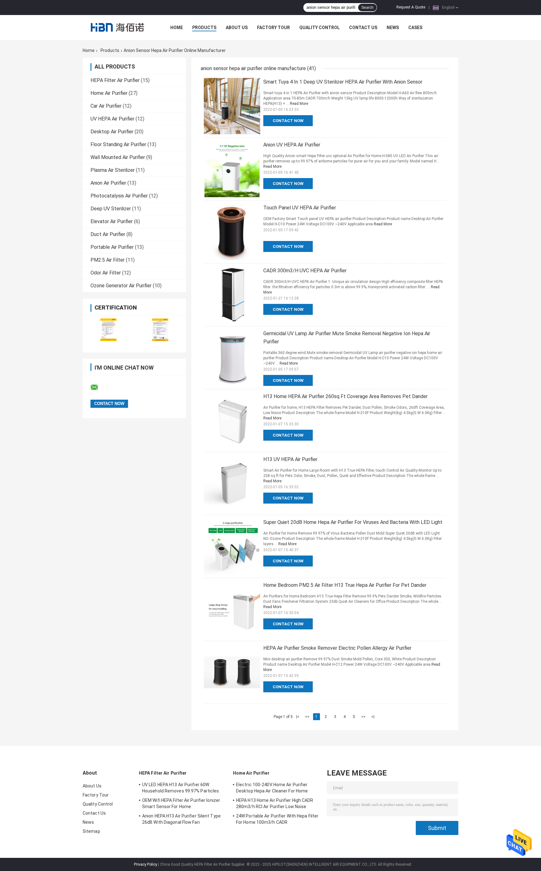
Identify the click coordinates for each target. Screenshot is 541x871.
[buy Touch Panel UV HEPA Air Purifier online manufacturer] (232, 232)
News (393, 27)
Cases (415, 27)
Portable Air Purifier (112, 247)
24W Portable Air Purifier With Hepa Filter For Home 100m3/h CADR (277, 819)
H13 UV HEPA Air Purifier (290, 459)
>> (363, 717)
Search (367, 7)
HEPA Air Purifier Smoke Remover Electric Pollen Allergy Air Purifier (337, 648)
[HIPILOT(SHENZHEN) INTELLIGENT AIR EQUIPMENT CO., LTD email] (98, 387)
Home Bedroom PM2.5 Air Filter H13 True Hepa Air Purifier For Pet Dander (344, 585)
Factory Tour (273, 27)
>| (372, 717)
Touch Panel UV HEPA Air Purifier (299, 208)
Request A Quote (410, 7)
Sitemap (91, 831)
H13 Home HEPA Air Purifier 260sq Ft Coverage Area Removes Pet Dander (345, 396)
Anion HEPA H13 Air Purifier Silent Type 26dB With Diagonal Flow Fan (181, 819)
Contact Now (288, 120)
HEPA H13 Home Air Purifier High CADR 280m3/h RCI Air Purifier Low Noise (274, 803)
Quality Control (319, 27)
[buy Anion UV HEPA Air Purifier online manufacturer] (232, 169)
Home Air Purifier (108, 93)
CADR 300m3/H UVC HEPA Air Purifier (305, 271)
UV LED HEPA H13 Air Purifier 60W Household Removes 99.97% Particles (180, 787)
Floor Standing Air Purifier (118, 144)
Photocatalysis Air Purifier (119, 196)
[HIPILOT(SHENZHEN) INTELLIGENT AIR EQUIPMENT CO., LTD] (117, 27)
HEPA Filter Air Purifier (115, 80)
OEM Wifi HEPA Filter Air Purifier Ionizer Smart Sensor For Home (181, 803)
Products (204, 27)
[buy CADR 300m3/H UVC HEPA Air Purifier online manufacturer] (232, 295)
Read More (299, 103)
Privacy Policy (145, 864)
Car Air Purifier (105, 106)
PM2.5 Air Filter (107, 260)
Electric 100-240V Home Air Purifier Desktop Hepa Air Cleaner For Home (272, 787)
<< (307, 717)
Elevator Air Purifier (111, 221)
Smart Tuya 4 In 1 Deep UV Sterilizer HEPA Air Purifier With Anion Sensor (342, 82)
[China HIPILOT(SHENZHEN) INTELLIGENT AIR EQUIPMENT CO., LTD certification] (108, 329)
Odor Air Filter (105, 273)
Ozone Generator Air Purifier (121, 286)
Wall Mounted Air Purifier (117, 157)
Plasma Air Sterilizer (112, 170)
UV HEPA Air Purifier (112, 119)
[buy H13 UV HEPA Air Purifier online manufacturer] (232, 483)
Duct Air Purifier (107, 234)
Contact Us (363, 27)
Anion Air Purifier (108, 183)
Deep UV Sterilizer (110, 209)
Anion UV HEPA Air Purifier (291, 145)
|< (297, 717)
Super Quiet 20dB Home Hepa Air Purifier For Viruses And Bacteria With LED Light (352, 522)
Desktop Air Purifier (111, 132)
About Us (237, 27)
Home (176, 27)
